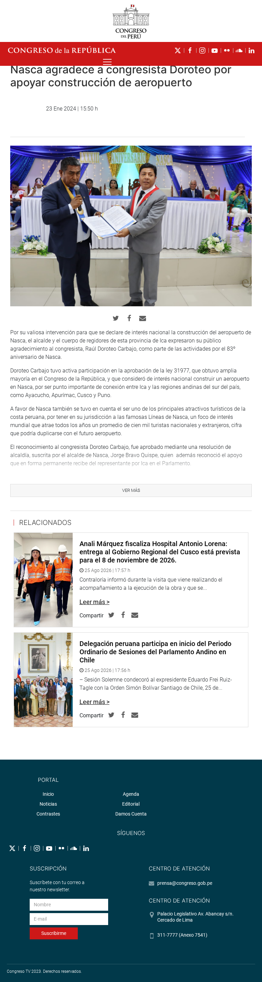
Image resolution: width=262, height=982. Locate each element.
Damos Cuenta (131, 814)
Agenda (131, 794)
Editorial (131, 804)
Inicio (48, 794)
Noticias (48, 804)
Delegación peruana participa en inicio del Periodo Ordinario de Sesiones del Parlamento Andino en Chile (155, 652)
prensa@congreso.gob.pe (184, 883)
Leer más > (94, 601)
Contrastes (48, 814)
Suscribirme (53, 933)
